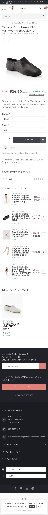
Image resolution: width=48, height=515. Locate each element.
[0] (45, 8)
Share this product (27, 153)
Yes (32, 506)
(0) (36, 33)
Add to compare (9, 153)
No (39, 506)
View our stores (24, 395)
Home (4, 23)
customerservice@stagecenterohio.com (26, 437)
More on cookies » (24, 510)
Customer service (24, 387)
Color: (6, 114)
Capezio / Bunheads (11, 33)
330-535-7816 (14, 429)
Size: (5, 125)
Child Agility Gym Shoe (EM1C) (24, 23)
